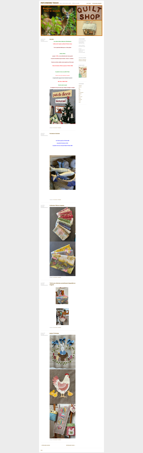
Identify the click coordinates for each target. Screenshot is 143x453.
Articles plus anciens (45, 445)
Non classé (55, 127)
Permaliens (59, 127)
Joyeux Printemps (54, 333)
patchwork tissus (50, 3)
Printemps (80, 99)
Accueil (89, 3)
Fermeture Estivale (55, 133)
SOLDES (52, 39)
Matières (80, 93)
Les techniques (81, 92)
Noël (79, 95)
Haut (42, 450)
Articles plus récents (70, 445)
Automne (80, 85)
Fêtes (79, 89)
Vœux (79, 102)
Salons (80, 100)
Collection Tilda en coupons (57, 205)
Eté (79, 88)
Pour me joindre (96, 3)
